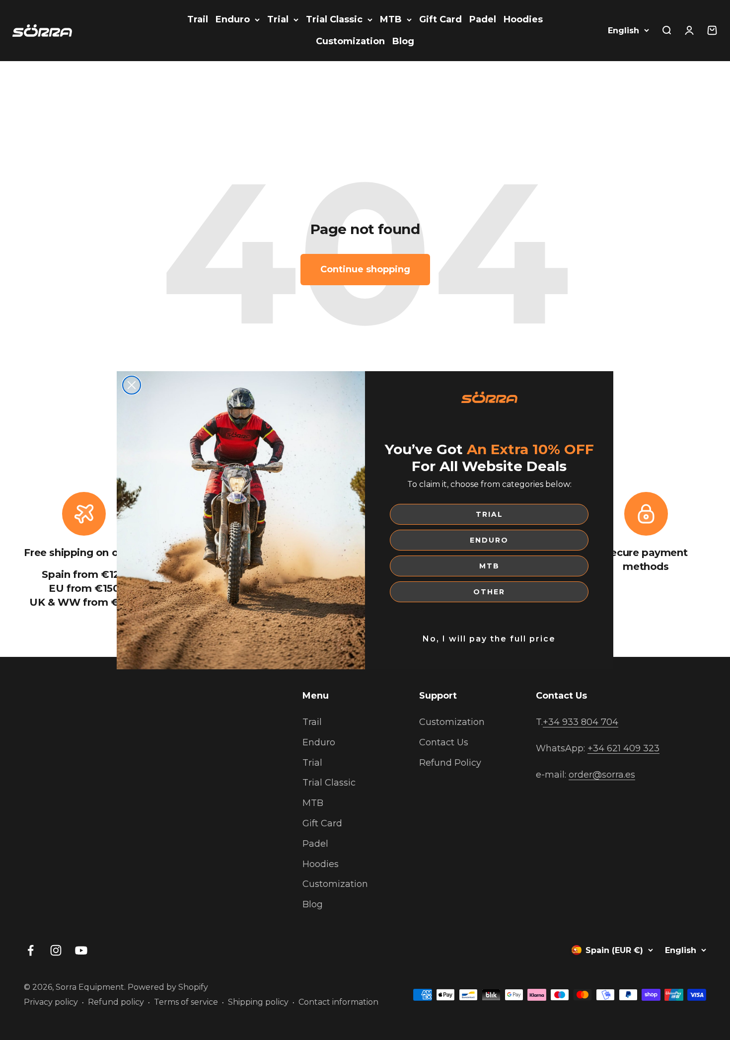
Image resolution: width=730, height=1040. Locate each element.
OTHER (489, 591)
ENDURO (489, 540)
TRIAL (489, 514)
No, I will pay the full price (489, 638)
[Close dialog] (132, 385)
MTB (489, 565)
